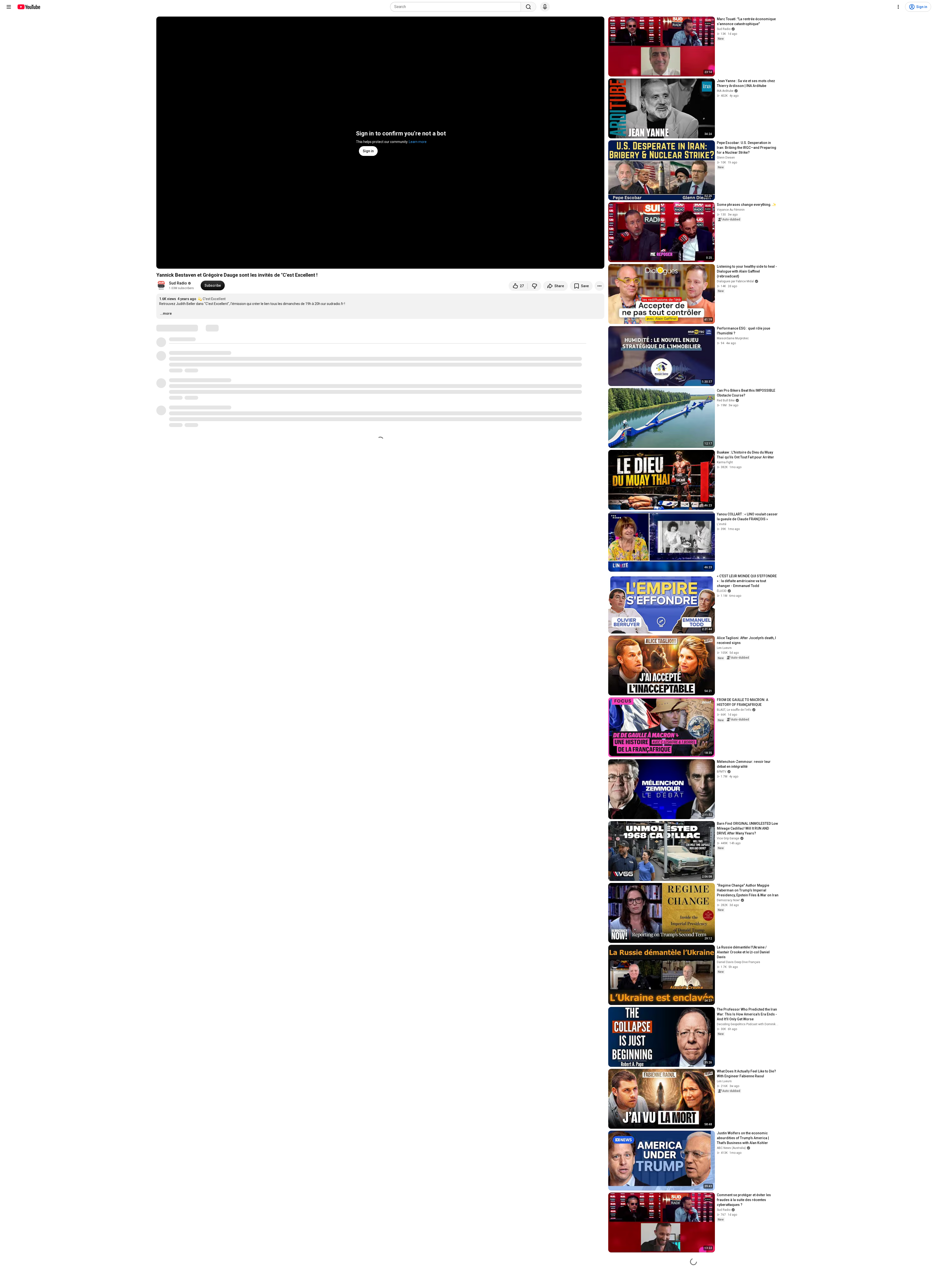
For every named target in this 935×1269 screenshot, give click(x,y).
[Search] (528, 7)
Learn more (418, 142)
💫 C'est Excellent (211, 299)
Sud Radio (178, 283)
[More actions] (599, 286)
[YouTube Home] (29, 7)
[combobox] (457, 7)
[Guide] (9, 7)
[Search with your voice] (545, 7)
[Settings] (898, 7)
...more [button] (166, 313)
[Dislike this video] (534, 286)
